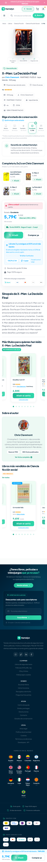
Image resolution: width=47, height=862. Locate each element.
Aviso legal (23, 729)
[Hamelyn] (8, 9)
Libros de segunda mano (23, 664)
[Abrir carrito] (37, 9)
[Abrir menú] (4, 15)
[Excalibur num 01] (23, 365)
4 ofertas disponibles (23, 527)
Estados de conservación (23, 719)
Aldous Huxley (21, 514)
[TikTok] (21, 654)
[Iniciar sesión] (43, 9)
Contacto (23, 715)
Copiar (26, 261)
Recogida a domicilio (23, 692)
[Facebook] (31, 654)
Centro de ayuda (23, 705)
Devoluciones (23, 712)
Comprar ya (33, 235)
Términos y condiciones (23, 739)
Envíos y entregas (23, 708)
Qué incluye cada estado (14, 120)
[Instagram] (16, 654)
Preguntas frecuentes (23, 695)
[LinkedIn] (26, 654)
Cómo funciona (23, 688)
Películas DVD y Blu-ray (23, 668)
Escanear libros (23, 685)
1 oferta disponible (23, 399)
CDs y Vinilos (23, 671)
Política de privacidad (23, 732)
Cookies (24, 736)
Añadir (16, 181)
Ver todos (6, 477)
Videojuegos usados (23, 675)
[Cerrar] (44, 3)
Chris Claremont (12, 77)
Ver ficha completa (22, 457)
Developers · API (23, 742)
